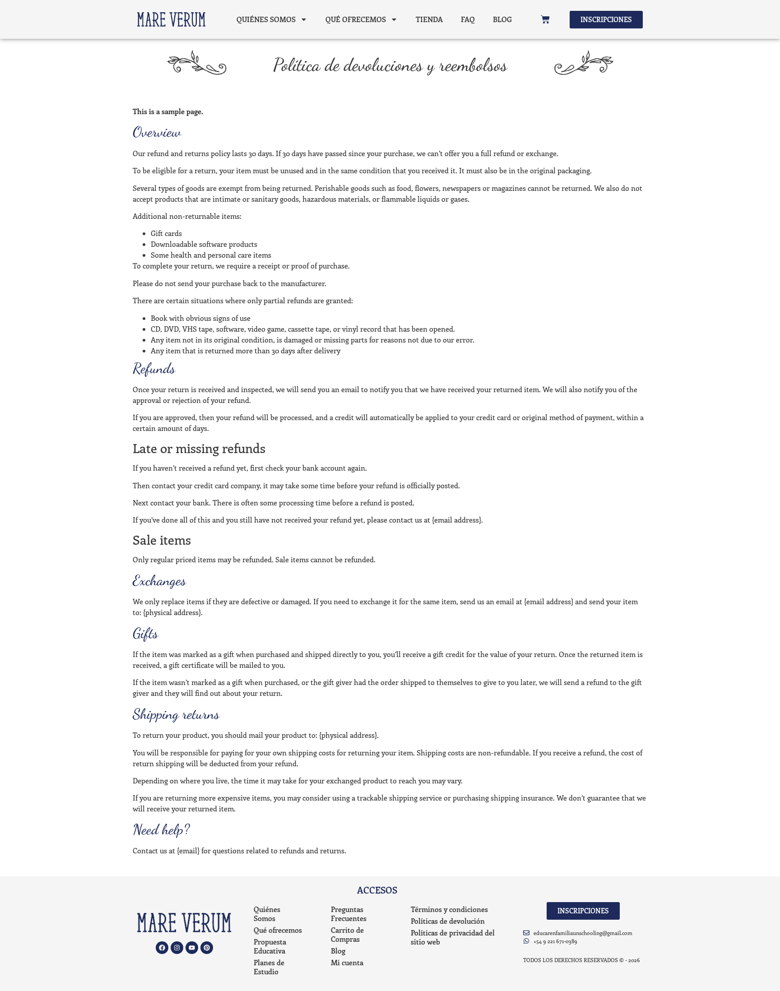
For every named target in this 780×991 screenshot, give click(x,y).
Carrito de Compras (347, 934)
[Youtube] (192, 947)
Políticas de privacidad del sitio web (453, 937)
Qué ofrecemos (355, 19)
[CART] (545, 19)
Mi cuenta (347, 962)
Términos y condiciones (449, 909)
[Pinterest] (206, 947)
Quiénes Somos (266, 19)
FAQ (468, 19)
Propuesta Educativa (270, 946)
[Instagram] (177, 947)
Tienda (429, 19)
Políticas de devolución (448, 921)
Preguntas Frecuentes (349, 913)
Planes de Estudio (269, 967)
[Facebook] (162, 947)
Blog (502, 19)
